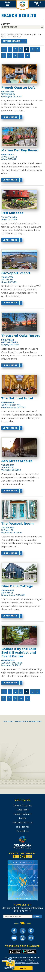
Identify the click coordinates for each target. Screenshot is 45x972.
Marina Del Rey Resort (20, 150)
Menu (7, 2)
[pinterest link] (31, 931)
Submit (37, 916)
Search (37, 2)
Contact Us (22, 831)
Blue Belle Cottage (17, 586)
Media (22, 818)
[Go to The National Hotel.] (19, 385)
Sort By (5, 24)
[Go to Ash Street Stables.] (19, 447)
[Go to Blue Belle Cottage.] (19, 573)
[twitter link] (23, 931)
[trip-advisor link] (31, 938)
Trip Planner (22, 827)
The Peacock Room (17, 523)
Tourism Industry (22, 814)
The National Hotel (17, 398)
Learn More (10, 117)
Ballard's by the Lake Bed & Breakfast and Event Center (19, 652)
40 (39, 35)
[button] (7, 4)
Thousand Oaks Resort (20, 336)
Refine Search (12, 41)
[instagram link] (23, 938)
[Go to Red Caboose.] (19, 199)
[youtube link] (14, 938)
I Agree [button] (22, 968)
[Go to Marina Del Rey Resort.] (19, 137)
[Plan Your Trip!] (9, 963)
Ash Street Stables (17, 461)
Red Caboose (12, 213)
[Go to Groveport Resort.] (19, 259)
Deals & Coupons (22, 805)
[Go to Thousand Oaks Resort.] (19, 322)
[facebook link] (14, 931)
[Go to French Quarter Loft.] (19, 74)
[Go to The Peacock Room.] (19, 510)
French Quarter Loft (18, 87)
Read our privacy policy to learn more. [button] (22, 963)
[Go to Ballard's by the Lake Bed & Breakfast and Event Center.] (19, 635)
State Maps (22, 809)
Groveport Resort (15, 273)
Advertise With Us (22, 822)
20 (35, 35)
